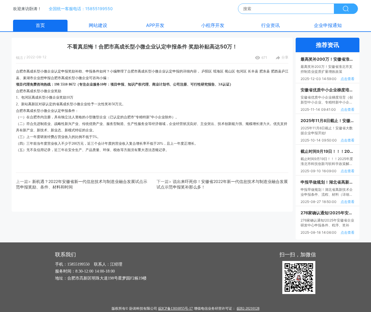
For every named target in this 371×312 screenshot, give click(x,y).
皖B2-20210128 (248, 308)
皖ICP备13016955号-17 (175, 308)
